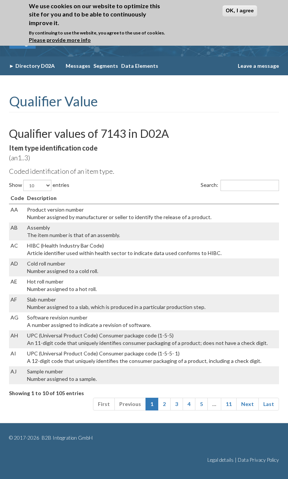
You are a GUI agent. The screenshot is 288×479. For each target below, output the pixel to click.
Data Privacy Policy (258, 460)
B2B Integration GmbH (66, 438)
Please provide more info (60, 40)
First (104, 404)
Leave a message (258, 66)
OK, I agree (240, 10)
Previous (130, 404)
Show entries (39, 185)
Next (247, 404)
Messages (78, 66)
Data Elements (139, 66)
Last (268, 404)
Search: (209, 185)
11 (229, 404)
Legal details (220, 460)
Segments (105, 66)
